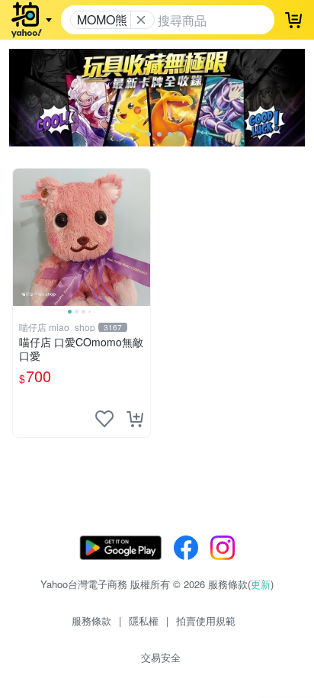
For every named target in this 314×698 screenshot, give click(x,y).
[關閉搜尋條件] (141, 20)
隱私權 (144, 620)
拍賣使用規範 (206, 620)
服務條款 (91, 620)
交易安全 (161, 657)
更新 (261, 584)
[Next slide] (140, 237)
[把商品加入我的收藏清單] (104, 419)
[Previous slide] (23, 237)
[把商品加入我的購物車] (135, 419)
